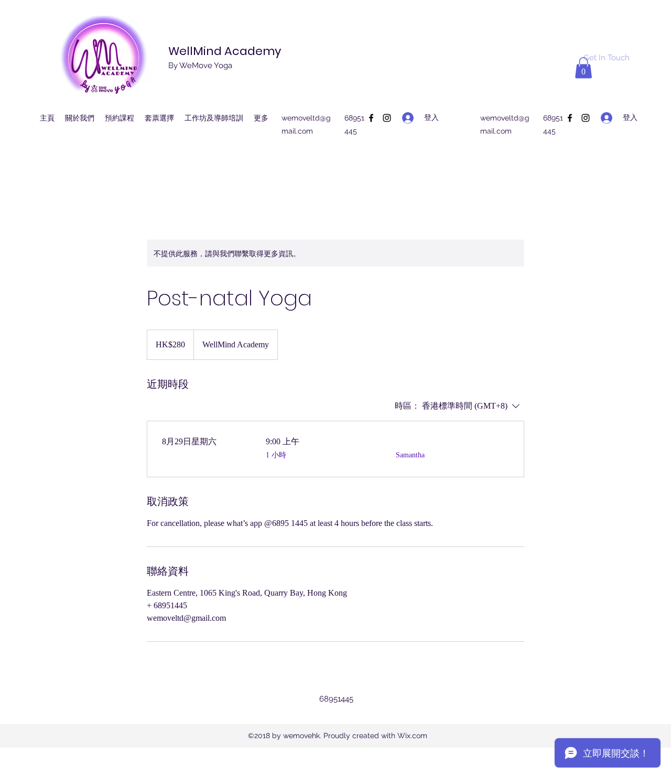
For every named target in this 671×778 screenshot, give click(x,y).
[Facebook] (371, 118)
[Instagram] (387, 118)
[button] (583, 68)
